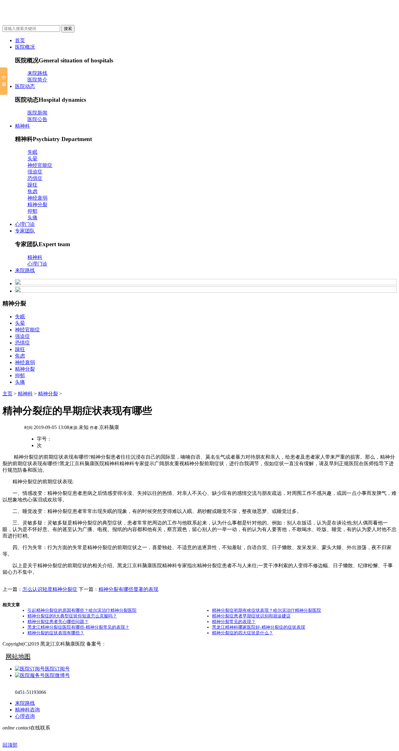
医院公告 (37, 119)
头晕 (32, 158)
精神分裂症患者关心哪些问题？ (58, 621)
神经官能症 (39, 165)
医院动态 (25, 86)
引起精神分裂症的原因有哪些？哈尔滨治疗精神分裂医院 (82, 610)
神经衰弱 (37, 198)
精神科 (22, 126)
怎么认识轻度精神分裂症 (49, 589)
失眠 (32, 152)
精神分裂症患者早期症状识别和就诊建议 (251, 616)
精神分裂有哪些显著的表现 (128, 589)
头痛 (32, 217)
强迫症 (34, 171)
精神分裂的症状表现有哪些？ (55, 633)
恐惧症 (34, 178)
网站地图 (18, 656)
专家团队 (25, 230)
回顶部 (9, 745)
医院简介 (37, 79)
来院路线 (37, 73)
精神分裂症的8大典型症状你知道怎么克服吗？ (72, 616)
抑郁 (32, 211)
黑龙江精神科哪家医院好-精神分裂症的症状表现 (258, 627)
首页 (20, 40)
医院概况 (25, 47)
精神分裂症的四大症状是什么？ (242, 633)
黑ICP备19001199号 (127, 643)
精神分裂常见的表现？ (234, 621)
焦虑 (32, 191)
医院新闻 (37, 112)
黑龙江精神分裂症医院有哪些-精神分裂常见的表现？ (78, 627)
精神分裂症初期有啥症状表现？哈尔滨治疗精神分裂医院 (266, 610)
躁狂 (32, 185)
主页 (7, 393)
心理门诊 (25, 224)
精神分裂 (37, 204)
